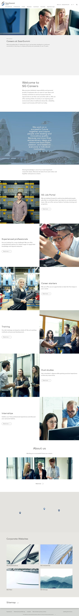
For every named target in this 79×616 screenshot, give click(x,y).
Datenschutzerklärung (19, 611)
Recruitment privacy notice (39, 611)
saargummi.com (65, 4)
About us (59, 4)
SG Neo (9, 589)
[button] (20, 513)
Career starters (49, 283)
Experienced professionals (15, 239)
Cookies (29, 611)
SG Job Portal (48, 195)
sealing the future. (67, 611)
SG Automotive (12, 565)
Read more (45, 209)
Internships (7, 413)
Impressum (9, 611)
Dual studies (47, 370)
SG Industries (45, 565)
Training (6, 327)
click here (52, 614)
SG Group (44, 589)
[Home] (8, 3)
